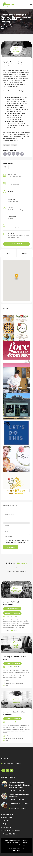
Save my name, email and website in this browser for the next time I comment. (17, 541)
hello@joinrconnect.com (12, 764)
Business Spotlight (14, 227)
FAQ (4, 824)
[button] (16, 277)
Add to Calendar (16, 243)
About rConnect (8, 817)
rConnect (11, 218)
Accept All (16, 850)
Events (12, 25)
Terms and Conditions (10, 834)
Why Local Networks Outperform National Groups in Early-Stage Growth (20, 785)
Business (6, 145)
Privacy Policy (7, 827)
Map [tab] (8, 253)
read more (20, 848)
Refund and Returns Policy (11, 830)
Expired (14, 145)
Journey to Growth (12, 613)
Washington (19, 683)
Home (5, 25)
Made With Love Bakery (15, 210)
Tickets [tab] (24, 253)
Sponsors (6, 821)
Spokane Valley (13, 201)
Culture (13, 790)
